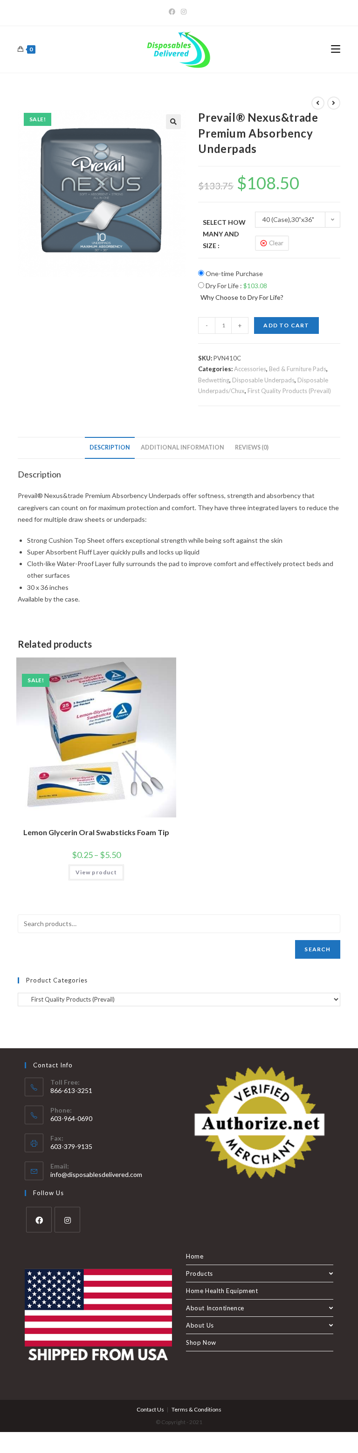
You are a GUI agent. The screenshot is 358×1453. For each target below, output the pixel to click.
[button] (173, 121)
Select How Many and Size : (224, 233)
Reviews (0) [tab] (251, 447)
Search (317, 949)
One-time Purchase (233, 273)
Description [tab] (110, 447)
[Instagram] (183, 11)
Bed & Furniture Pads (297, 369)
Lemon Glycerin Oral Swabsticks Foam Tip (96, 832)
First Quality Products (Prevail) (289, 390)
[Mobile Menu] (335, 49)
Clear (276, 243)
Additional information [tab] (182, 447)
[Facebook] (173, 11)
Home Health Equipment (222, 1290)
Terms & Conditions (196, 1409)
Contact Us (150, 1409)
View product (96, 872)
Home (194, 1256)
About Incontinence (215, 1308)
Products (199, 1273)
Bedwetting (213, 380)
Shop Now (201, 1342)
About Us (200, 1325)
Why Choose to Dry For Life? (241, 297)
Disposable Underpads (263, 380)
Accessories (250, 369)
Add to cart (286, 325)
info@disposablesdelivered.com (96, 1174)
